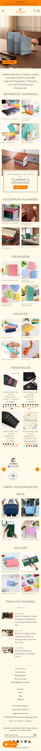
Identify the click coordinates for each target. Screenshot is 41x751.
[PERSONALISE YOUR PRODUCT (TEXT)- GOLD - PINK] (6, 406)
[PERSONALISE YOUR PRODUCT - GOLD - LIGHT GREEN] (30, 406)
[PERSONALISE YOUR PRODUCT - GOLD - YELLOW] (28, 406)
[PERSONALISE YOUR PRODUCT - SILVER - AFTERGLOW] (15, 444)
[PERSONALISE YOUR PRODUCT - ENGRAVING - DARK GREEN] (26, 446)
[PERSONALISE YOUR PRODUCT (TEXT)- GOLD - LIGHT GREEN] (15, 406)
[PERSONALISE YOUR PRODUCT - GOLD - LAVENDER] (37, 406)
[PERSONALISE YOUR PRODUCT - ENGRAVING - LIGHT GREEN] (24, 446)
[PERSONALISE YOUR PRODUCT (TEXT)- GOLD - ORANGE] (18, 406)
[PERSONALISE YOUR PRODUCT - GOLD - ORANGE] (25, 406)
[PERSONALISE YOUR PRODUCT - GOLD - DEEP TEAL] (30, 404)
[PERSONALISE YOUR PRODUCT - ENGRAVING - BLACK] (36, 446)
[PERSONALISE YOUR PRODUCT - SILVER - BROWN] (10, 444)
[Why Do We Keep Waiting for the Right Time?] (7, 650)
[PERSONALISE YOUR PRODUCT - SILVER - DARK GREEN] (13, 444)
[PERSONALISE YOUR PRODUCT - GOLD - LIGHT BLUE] (35, 406)
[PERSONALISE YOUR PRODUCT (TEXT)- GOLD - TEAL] (13, 406)
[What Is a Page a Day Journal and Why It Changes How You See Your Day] (7, 633)
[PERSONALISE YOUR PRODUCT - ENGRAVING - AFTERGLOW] (23, 444)
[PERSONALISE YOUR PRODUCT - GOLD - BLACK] (23, 404)
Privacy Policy (20, 669)
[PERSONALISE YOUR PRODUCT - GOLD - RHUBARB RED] (37, 404)
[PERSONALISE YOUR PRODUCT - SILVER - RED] (3, 444)
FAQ (20, 692)
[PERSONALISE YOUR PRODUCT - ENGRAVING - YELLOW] (25, 444)
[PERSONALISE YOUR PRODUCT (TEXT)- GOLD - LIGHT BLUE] (10, 406)
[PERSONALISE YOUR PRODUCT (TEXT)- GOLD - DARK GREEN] (10, 404)
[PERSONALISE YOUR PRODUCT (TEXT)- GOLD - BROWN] (3, 406)
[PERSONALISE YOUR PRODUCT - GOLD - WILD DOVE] (25, 404)
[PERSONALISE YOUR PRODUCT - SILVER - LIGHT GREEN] (7, 446)
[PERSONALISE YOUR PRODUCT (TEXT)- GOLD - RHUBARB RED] (13, 404)
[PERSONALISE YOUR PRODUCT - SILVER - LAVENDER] (14, 446)
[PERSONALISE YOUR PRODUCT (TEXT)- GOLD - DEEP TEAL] (8, 404)
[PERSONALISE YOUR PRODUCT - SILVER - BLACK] (8, 444)
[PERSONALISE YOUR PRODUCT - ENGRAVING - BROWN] (31, 446)
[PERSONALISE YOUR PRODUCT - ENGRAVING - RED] (29, 446)
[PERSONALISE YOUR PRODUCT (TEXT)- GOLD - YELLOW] (9, 408)
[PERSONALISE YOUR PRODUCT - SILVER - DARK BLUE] (6, 444)
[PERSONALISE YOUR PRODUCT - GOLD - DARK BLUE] (28, 404)
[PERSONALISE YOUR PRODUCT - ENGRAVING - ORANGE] (28, 444)
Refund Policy (20, 672)
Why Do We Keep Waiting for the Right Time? (25, 653)
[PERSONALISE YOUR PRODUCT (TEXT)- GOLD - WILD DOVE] (3, 404)
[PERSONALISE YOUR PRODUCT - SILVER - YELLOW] (18, 444)
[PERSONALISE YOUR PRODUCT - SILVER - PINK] (17, 446)
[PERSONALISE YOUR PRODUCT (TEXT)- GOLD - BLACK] (15, 404)
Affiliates (20, 699)
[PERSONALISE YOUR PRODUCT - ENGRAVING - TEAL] (37, 444)
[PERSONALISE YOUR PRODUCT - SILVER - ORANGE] (4, 446)
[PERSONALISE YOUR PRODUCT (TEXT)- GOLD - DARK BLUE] (6, 404)
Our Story (20, 689)
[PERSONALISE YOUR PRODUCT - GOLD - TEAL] (33, 406)
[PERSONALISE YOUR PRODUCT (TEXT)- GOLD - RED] (12, 408)
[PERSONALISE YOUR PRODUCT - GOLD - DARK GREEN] (33, 404)
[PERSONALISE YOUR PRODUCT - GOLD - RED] (35, 404)
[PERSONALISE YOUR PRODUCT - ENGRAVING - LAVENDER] (33, 444)
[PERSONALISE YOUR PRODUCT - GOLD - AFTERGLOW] (31, 408)
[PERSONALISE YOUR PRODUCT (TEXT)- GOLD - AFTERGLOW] (18, 404)
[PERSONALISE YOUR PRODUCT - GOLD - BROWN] (23, 406)
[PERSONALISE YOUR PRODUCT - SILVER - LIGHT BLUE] (12, 446)
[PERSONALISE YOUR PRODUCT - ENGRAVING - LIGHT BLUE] (35, 444)
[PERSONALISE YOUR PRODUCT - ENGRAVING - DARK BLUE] (34, 446)
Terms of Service (20, 679)
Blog (20, 696)
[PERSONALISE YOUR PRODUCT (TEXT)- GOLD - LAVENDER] (8, 406)
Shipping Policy (20, 675)
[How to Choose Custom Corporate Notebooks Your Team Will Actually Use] (7, 616)
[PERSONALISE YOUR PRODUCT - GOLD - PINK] (29, 408)
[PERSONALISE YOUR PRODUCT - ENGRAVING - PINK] (30, 444)
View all (20, 607)
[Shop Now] (20, 171)
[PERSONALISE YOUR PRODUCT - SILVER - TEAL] (9, 446)
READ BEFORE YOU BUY (20, 682)
